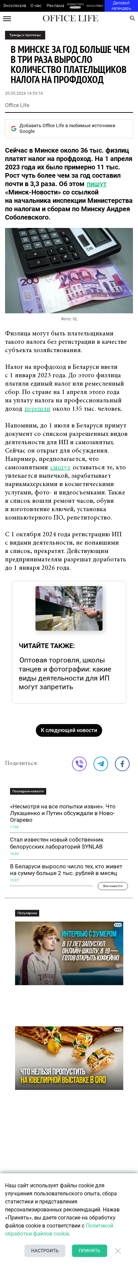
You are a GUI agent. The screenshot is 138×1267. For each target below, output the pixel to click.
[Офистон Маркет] (75, 6)
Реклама (55, 5)
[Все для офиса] (95, 6)
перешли (37, 409)
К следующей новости (69, 730)
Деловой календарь (121, 6)
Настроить (45, 1250)
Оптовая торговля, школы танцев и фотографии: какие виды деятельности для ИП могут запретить (65, 673)
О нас (36, 5)
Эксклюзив (14, 5)
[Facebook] (122, 764)
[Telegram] (101, 764)
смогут (60, 467)
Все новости (113, 886)
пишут (97, 184)
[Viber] (79, 764)
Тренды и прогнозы (25, 35)
